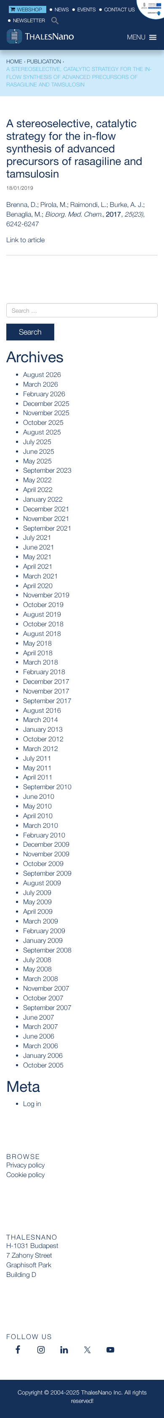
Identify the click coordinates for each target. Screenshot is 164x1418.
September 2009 (47, 873)
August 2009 (42, 883)
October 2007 (43, 998)
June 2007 (38, 1017)
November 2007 (46, 988)
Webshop (29, 9)
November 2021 (46, 518)
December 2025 (46, 403)
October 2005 (43, 1065)
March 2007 (40, 1026)
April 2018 (38, 653)
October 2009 (43, 863)
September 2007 (47, 1007)
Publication (44, 61)
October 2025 (43, 422)
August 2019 (42, 614)
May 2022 (37, 480)
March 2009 (40, 921)
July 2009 (37, 892)
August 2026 (42, 374)
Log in (32, 1103)
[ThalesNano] (54, 37)
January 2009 (43, 940)
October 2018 (43, 624)
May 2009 (37, 901)
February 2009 (44, 930)
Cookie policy (25, 1174)
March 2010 (40, 825)
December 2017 (46, 681)
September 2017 (47, 700)
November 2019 (46, 595)
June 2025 (38, 451)
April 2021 (38, 566)
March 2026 (40, 384)
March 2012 (40, 748)
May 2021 (37, 556)
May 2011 (37, 768)
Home (14, 61)
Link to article (25, 239)
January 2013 (43, 729)
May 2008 (37, 969)
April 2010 (38, 815)
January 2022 (43, 499)
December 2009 (46, 844)
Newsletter (29, 20)
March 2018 (40, 662)
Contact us (119, 9)
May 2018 (37, 643)
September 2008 (47, 950)
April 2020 (38, 585)
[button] (53, 23)
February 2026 (44, 394)
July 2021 (37, 537)
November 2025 (46, 412)
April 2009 (38, 911)
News (62, 9)
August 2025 (42, 432)
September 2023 (47, 470)
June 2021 (38, 547)
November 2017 (46, 691)
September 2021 (47, 528)
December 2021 (46, 509)
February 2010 (44, 835)
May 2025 (37, 461)
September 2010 (47, 786)
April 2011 (38, 777)
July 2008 (37, 959)
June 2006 (38, 1036)
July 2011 (37, 758)
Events (86, 9)
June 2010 (38, 796)
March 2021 (40, 576)
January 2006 (43, 1055)
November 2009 (46, 854)
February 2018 (44, 671)
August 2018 (42, 633)
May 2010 (37, 806)
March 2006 (40, 1045)
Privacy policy (25, 1165)
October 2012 (43, 739)
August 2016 (42, 710)
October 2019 (43, 604)
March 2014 (40, 719)
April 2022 (38, 489)
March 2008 (40, 978)
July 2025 (37, 441)
